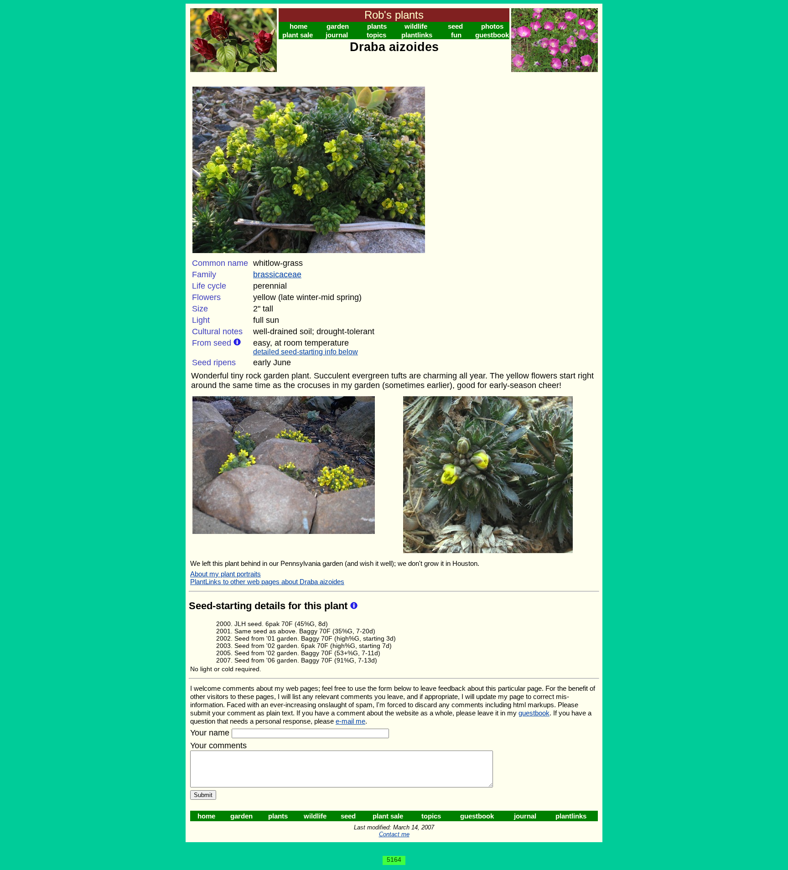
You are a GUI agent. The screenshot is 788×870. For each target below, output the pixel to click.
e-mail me (350, 721)
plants (377, 26)
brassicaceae (277, 274)
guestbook (492, 35)
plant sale (297, 35)
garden (338, 26)
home (298, 26)
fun (456, 35)
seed (455, 26)
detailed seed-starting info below (305, 352)
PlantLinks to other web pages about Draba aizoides (267, 581)
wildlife (415, 26)
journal (337, 35)
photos (492, 26)
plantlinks (416, 35)
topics (376, 35)
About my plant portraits (225, 574)
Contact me (394, 834)
